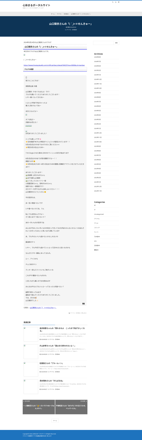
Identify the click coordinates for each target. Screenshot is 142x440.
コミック (97, 227)
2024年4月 (97, 115)
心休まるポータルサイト (36, 5)
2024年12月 (98, 79)
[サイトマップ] (115, 2)
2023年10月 (98, 142)
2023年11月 (98, 137)
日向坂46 (97, 245)
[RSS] (112, 2)
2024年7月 (97, 101)
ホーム (55, 420)
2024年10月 (98, 88)
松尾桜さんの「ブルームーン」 (52, 363)
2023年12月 (98, 133)
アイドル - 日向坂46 (72, 30)
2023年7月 (97, 155)
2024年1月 (97, 128)
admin (84, 313)
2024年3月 (97, 119)
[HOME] (118, 2)
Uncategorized (99, 214)
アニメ (96, 223)
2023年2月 (97, 177)
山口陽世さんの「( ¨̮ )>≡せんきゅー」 (43, 308)
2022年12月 (98, 186)
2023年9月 (97, 146)
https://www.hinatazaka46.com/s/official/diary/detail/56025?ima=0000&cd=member (54, 65)
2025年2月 (97, 70)
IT (94, 210)
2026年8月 (97, 57)
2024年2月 (97, 124)
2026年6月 (97, 66)
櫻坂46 (96, 250)
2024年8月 (97, 97)
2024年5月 (97, 110)
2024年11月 (98, 84)
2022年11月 (98, 191)
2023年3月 (97, 173)
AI (95, 205)
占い (95, 241)
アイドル (96, 219)
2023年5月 (97, 164)
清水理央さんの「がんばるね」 (52, 381)
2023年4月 (97, 168)
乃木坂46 (97, 236)
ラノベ (96, 232)
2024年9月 (97, 93)
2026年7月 (97, 61)
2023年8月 (97, 151)
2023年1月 (97, 182)
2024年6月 (97, 106)
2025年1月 (97, 75)
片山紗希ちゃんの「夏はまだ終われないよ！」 (58, 346)
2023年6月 (97, 160)
